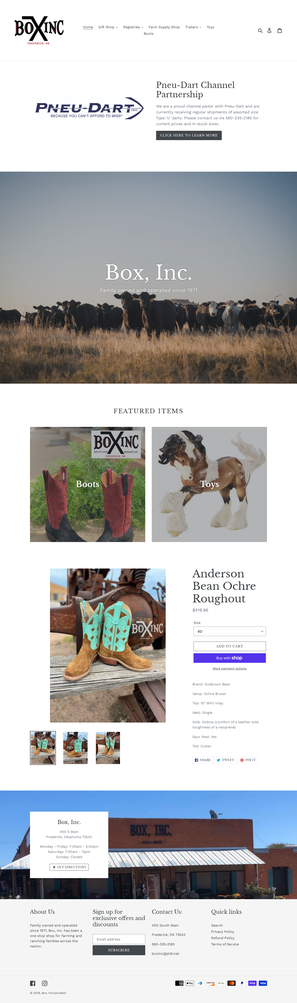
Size (197, 623)
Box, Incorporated (54, 993)
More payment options (230, 668)
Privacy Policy (222, 932)
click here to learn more (189, 135)
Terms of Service (225, 944)
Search (217, 925)
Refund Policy (222, 938)
